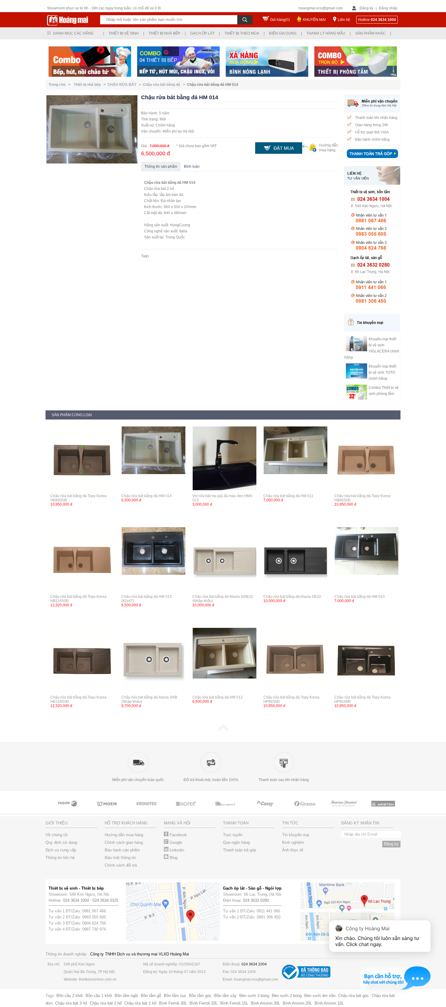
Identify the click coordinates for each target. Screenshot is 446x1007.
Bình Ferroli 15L (234, 1003)
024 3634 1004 (76, 900)
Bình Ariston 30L (265, 1003)
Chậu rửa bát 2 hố (106, 1003)
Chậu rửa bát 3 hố (71, 1003)
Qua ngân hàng (236, 842)
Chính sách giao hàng (124, 842)
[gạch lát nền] (276, 809)
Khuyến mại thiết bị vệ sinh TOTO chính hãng (382, 372)
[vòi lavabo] (316, 809)
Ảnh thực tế (292, 850)
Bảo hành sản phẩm (122, 850)
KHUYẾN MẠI (314, 20)
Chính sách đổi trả (121, 865)
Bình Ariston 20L (297, 1003)
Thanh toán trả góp (239, 850)
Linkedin (176, 850)
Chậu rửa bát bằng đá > (165, 85)
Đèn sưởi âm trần (320, 995)
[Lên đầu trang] (223, 729)
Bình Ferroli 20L (204, 1003)
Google (175, 842)
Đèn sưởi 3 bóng (254, 995)
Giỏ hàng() (280, 20)
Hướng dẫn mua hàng (124, 835)
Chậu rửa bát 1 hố (140, 1003)
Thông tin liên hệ (60, 857)
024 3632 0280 (256, 900)
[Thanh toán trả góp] (372, 159)
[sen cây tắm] (118, 809)
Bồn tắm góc (200, 995)
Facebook (177, 835)
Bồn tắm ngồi (126, 995)
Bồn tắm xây (225, 995)
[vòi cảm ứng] (158, 809)
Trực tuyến (232, 835)
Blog (172, 857)
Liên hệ (344, 20)
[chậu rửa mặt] (79, 809)
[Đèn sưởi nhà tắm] (394, 809)
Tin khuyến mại (295, 835)
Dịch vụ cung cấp (61, 850)
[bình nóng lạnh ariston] (355, 809)
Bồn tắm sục (175, 995)
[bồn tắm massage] (197, 809)
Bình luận (192, 166)
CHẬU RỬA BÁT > (125, 85)
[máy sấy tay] (237, 809)
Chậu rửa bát (155, 182)
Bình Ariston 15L (329, 1003)
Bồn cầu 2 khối (69, 995)
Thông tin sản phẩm (160, 166)
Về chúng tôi (57, 835)
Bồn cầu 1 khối (99, 995)
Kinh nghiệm (293, 842)
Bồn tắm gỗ (151, 995)
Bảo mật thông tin (120, 857)
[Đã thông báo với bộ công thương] (306, 978)
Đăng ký (366, 8)
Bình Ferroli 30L (173, 1003)
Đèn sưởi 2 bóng (287, 995)
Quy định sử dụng (61, 842)
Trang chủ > (60, 85)
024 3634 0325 (105, 900)
